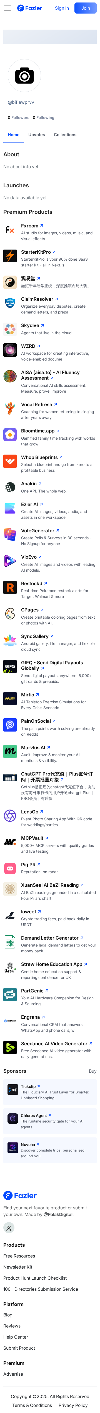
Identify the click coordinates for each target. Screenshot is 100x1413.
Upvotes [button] (36, 134)
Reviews (12, 1326)
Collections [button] (65, 134)
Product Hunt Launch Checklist (35, 1278)
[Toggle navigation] (10, 8)
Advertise (13, 1374)
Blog (7, 1315)
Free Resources (19, 1256)
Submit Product (19, 1348)
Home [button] (13, 134)
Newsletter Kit (17, 1267)
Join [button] (85, 8)
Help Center (15, 1337)
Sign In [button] (62, 8)
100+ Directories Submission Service (40, 1289)
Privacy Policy (73, 1405)
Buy (93, 1071)
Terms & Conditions (32, 1405)
